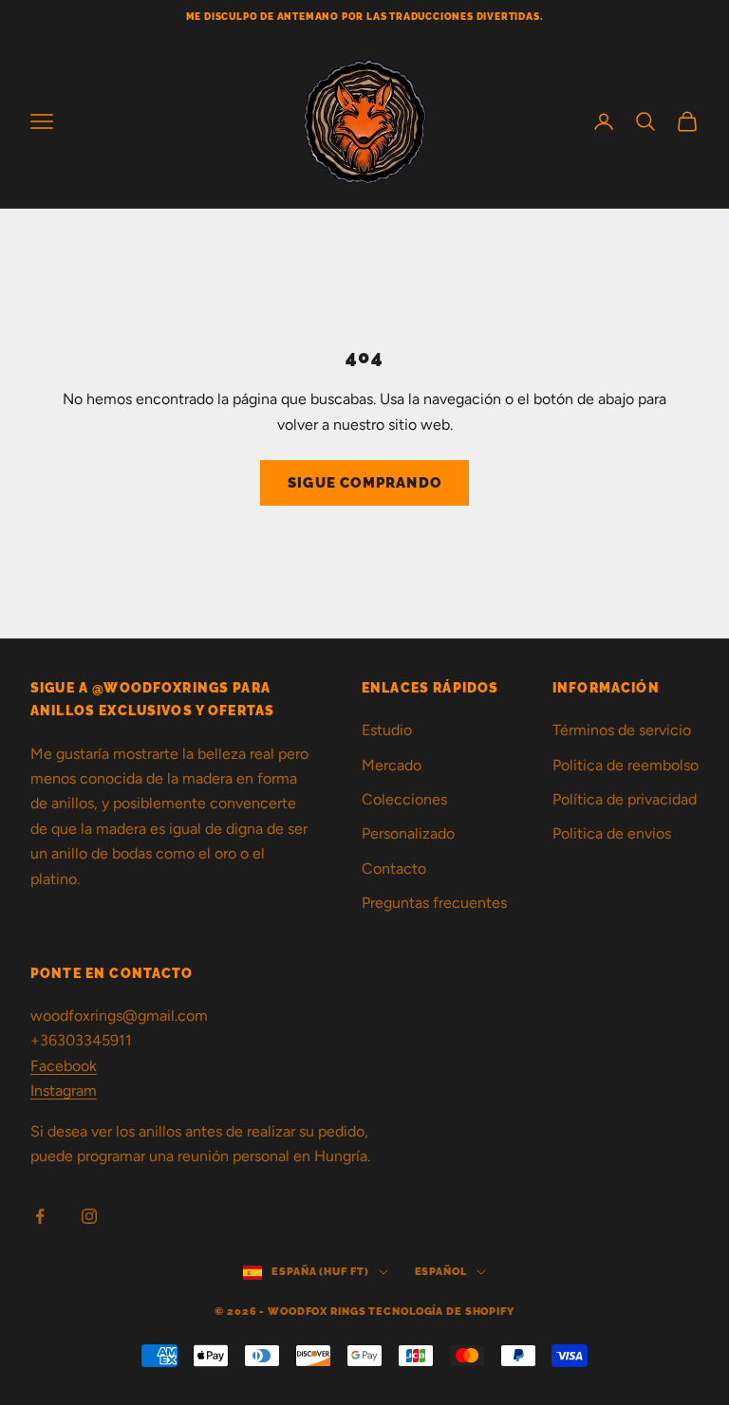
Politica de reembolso (625, 765)
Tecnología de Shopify (441, 1311)
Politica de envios (611, 833)
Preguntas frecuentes (434, 903)
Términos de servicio (621, 730)
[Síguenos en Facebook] (39, 1216)
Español (441, 1272)
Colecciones (404, 799)
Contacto (394, 869)
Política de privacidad (624, 799)
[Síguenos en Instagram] (89, 1216)
